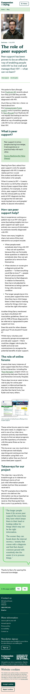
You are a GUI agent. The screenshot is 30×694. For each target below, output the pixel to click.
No (25, 589)
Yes (18, 589)
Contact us (4, 631)
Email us (3, 610)
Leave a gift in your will (8, 620)
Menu (25, 4)
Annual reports (6, 623)
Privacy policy (5, 626)
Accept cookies (8, 684)
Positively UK (10, 92)
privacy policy (24, 679)
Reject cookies (8, 689)
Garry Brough (8, 113)
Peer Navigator (8, 372)
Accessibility (5, 629)
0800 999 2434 (6, 607)
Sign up (5, 648)
